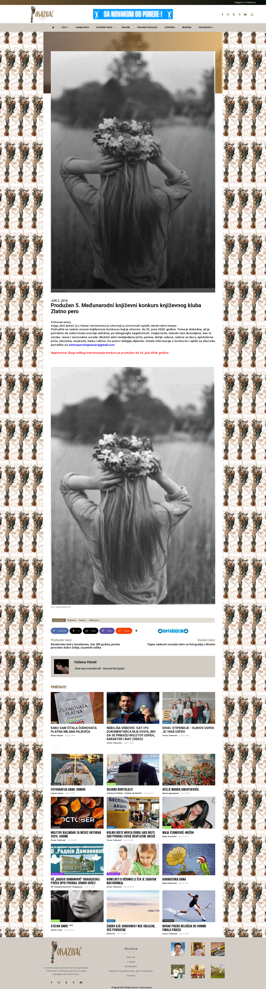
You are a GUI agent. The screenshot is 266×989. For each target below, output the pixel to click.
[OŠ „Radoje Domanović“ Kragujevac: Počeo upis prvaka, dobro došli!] (77, 859)
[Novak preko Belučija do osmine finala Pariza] (188, 906)
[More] (136, 631)
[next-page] (58, 749)
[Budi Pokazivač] (178, 971)
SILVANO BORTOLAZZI (120, 789)
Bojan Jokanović (169, 883)
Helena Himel (85, 662)
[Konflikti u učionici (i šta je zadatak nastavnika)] (133, 859)
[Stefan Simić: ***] (77, 906)
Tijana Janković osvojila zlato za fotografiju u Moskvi (181, 644)
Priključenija (168, 921)
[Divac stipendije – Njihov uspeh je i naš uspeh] (188, 708)
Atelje (165, 784)
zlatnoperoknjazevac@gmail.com (92, 345)
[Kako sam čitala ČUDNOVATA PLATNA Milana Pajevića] (77, 708)
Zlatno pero (94, 620)
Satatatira (167, 874)
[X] (240, 14)
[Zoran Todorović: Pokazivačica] (218, 949)
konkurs (82, 620)
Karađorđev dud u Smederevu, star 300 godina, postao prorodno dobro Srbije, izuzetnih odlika (85, 646)
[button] (252, 14)
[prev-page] (53, 749)
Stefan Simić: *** (62, 926)
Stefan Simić (56, 930)
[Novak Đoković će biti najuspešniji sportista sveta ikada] (178, 949)
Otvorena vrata (57, 874)
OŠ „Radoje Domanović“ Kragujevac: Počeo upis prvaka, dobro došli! (75, 881)
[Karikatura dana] (188, 859)
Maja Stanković (169, 836)
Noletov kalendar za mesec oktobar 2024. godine (76, 834)
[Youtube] (245, 14)
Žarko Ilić (111, 933)
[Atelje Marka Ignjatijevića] (188, 770)
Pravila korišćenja (145, 987)
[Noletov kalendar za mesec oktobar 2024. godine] (77, 813)
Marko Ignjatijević (170, 793)
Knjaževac (72, 620)
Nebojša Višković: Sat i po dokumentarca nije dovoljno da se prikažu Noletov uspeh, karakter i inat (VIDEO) (131, 733)
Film (109, 722)
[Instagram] (228, 14)
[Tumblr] (234, 14)
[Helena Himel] (62, 666)
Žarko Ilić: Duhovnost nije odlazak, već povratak (131, 928)
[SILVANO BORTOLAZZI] (133, 770)
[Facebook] (222, 14)
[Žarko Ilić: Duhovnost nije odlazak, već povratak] (133, 906)
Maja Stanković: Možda (178, 832)
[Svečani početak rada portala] (198, 971)
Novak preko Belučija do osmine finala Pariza (184, 928)
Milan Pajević (57, 735)
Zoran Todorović (114, 743)
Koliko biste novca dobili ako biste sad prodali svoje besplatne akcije (131, 834)
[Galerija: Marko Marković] (218, 971)
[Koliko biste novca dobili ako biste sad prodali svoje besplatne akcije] (133, 813)
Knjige (54, 722)
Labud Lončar (57, 793)
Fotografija (56, 784)
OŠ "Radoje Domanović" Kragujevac (67, 887)
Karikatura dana (174, 879)
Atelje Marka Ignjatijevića (180, 789)
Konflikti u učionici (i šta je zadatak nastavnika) (131, 881)
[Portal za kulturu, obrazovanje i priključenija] (42, 14)
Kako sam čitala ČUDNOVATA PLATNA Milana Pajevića (74, 729)
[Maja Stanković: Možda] (188, 813)
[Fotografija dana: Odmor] (77, 770)
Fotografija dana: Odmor (68, 789)
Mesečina (111, 784)
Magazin (166, 722)
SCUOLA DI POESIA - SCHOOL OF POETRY (124, 793)
